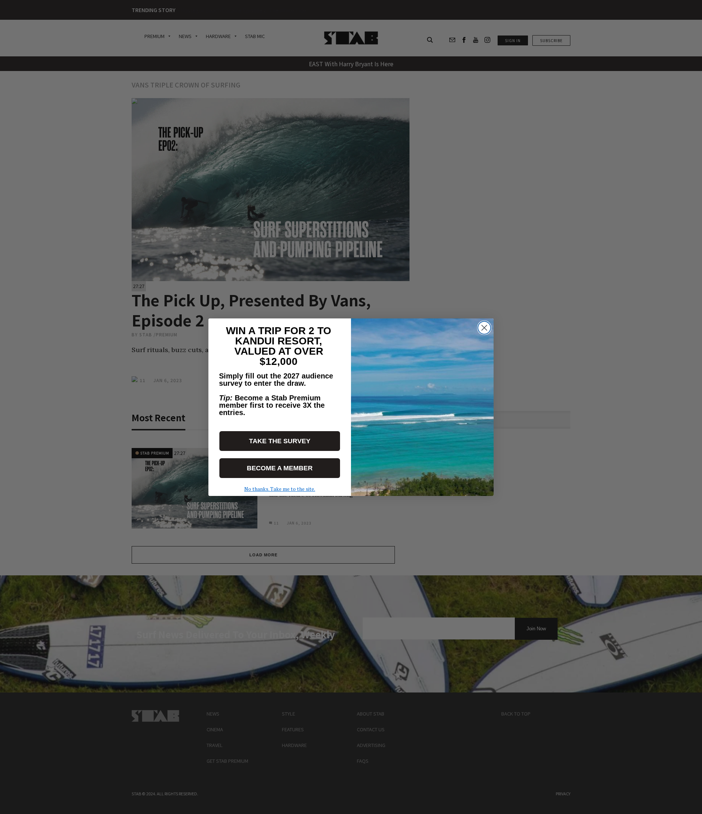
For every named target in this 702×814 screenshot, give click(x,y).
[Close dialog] (484, 327)
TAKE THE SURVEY (279, 441)
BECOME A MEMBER (280, 468)
